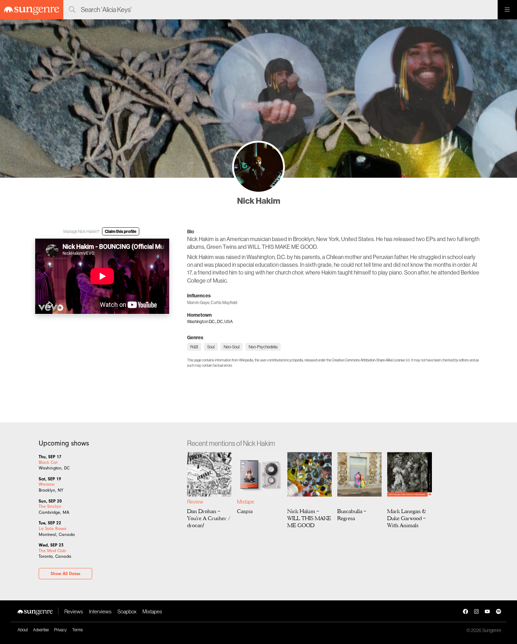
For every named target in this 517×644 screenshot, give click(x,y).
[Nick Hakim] (258, 167)
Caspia (245, 511)
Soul (211, 346)
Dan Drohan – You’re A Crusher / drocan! (208, 518)
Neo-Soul (232, 346)
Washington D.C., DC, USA (210, 321)
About (23, 629)
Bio (190, 231)
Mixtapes (152, 611)
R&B (194, 346)
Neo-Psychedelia (263, 346)
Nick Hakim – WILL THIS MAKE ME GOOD (309, 518)
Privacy (60, 629)
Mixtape (245, 501)
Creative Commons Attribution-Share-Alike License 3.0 (371, 360)
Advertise (41, 629)
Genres (195, 337)
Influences (199, 295)
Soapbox (126, 611)
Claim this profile (120, 231)
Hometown (199, 315)
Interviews (100, 611)
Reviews (73, 611)
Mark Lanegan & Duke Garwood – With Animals (406, 518)
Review (195, 501)
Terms (77, 629)
